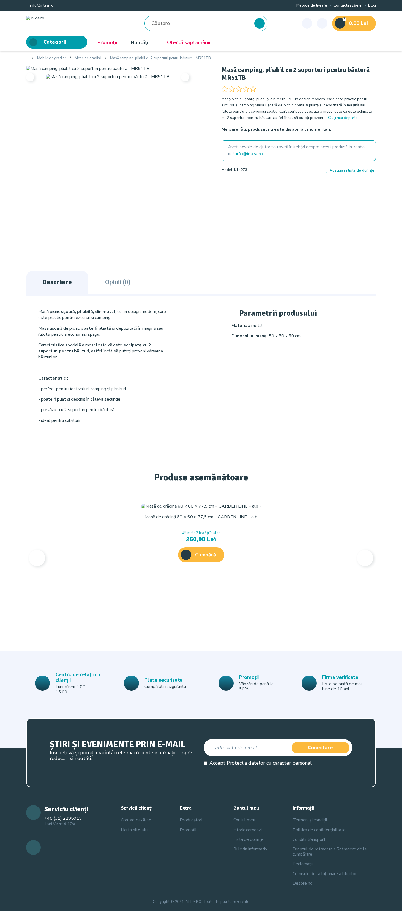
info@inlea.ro (41, 5)
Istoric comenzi (247, 830)
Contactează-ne (348, 5)
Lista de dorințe (248, 839)
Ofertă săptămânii (188, 42)
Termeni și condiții (310, 820)
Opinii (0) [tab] (117, 282)
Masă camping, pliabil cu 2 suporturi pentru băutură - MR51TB (160, 58)
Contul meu (244, 820)
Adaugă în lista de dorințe (352, 170)
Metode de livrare (311, 5)
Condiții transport (309, 839)
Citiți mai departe (343, 117)
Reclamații (303, 864)
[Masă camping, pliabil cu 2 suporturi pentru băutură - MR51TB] (88, 68)
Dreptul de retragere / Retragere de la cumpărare (330, 851)
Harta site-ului (134, 830)
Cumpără (205, 554)
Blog (372, 5)
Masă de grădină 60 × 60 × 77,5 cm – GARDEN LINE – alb (201, 517)
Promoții (107, 42)
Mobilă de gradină (51, 58)
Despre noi (303, 883)
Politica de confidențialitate (319, 830)
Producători (191, 820)
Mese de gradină (88, 58)
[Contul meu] (307, 23)
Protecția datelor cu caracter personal (269, 763)
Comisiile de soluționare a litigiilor (325, 874)
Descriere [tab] (57, 282)
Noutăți (139, 42)
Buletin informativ (250, 849)
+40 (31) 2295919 (63, 818)
